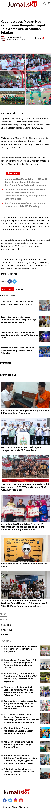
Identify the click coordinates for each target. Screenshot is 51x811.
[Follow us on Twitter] (10, 800)
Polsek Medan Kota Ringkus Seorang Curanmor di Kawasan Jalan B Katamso (25, 412)
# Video (4, 634)
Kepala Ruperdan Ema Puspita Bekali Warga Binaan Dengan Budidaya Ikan (18, 744)
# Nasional (6, 625)
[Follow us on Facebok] (4, 800)
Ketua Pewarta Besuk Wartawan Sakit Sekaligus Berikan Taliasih (17, 303)
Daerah (8, 17)
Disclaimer (24, 807)
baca (38, 38)
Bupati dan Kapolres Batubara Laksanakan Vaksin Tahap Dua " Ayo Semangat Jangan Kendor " (18, 320)
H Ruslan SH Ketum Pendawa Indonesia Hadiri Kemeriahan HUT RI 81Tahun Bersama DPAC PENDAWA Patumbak (25, 487)
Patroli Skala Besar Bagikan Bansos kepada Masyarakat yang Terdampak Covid (19, 335)
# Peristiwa (6, 629)
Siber (14, 807)
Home (3, 17)
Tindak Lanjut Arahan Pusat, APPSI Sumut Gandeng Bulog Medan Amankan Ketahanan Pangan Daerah (21, 664)
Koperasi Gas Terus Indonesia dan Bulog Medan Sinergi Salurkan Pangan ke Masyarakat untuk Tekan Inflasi (20, 705)
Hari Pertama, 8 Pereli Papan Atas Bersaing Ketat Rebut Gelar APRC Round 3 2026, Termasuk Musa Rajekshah (21, 677)
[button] (48, 1)
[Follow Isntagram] (15, 800)
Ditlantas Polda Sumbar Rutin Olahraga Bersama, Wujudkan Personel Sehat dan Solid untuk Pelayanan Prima (19, 691)
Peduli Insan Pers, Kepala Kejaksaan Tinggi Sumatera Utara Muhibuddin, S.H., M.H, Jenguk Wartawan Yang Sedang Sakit (21, 759)
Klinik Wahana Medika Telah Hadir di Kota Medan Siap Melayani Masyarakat (21, 649)
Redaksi (6, 807)
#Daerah (19, 289)
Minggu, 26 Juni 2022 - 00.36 (16, 39)
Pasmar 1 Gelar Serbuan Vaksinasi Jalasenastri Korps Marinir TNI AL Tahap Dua (17, 350)
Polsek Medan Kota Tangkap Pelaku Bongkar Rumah (24, 565)
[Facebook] (9, 281)
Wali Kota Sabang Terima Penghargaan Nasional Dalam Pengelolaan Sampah (18, 731)
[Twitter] (14, 281)
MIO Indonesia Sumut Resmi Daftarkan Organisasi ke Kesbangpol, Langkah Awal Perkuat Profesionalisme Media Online (21, 718)
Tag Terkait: (7, 289)
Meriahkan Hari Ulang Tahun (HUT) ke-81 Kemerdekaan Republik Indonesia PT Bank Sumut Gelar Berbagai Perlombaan (25, 182)
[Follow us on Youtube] (21, 800)
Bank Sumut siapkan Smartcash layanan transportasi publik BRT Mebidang (21, 449)
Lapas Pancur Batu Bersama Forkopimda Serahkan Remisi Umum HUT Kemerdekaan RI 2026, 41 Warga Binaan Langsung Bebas (24, 603)
